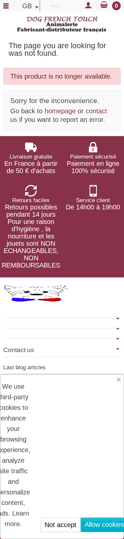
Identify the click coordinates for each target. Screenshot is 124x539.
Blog (54, 5)
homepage (60, 111)
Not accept (60, 524)
